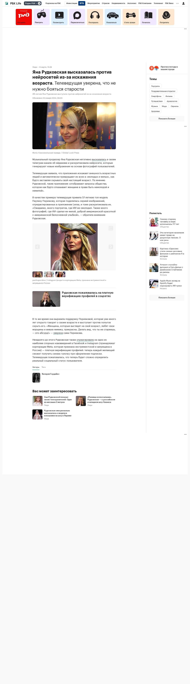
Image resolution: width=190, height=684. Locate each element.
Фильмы (163, 258)
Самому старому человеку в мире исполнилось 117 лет (169, 221)
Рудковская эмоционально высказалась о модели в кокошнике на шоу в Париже (57, 413)
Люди (34, 67)
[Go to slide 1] (37, 274)
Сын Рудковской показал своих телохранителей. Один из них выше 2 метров (58, 399)
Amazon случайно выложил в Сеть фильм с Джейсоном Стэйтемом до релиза (171, 268)
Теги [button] (44, 367)
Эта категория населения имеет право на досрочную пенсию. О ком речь (172, 236)
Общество (164, 226)
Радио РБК (30, 3)
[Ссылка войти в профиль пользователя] (183, 3)
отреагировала (85, 339)
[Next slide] (95, 246)
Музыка (163, 288)
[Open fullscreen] (111, 228)
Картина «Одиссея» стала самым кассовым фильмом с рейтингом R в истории (172, 252)
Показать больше (167, 119)
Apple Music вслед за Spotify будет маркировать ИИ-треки (171, 283)
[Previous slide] (53, 246)
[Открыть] (36, 3)
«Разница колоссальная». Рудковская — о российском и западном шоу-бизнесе (101, 399)
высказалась (99, 159)
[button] (74, 246)
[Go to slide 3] (60, 274)
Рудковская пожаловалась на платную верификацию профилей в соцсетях (87, 294)
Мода (46, 418)
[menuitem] (53, 3)
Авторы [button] (35, 367)
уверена (58, 332)
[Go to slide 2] (49, 274)
